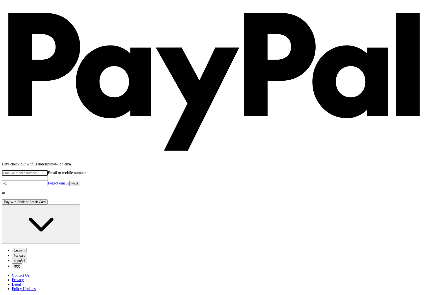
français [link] (19, 255)
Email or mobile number (67, 173)
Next (74, 183)
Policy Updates (24, 289)
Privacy (18, 280)
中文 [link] (17, 266)
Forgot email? (58, 183)
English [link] (19, 250)
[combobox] (41, 224)
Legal (16, 284)
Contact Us (20, 275)
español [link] (19, 261)
